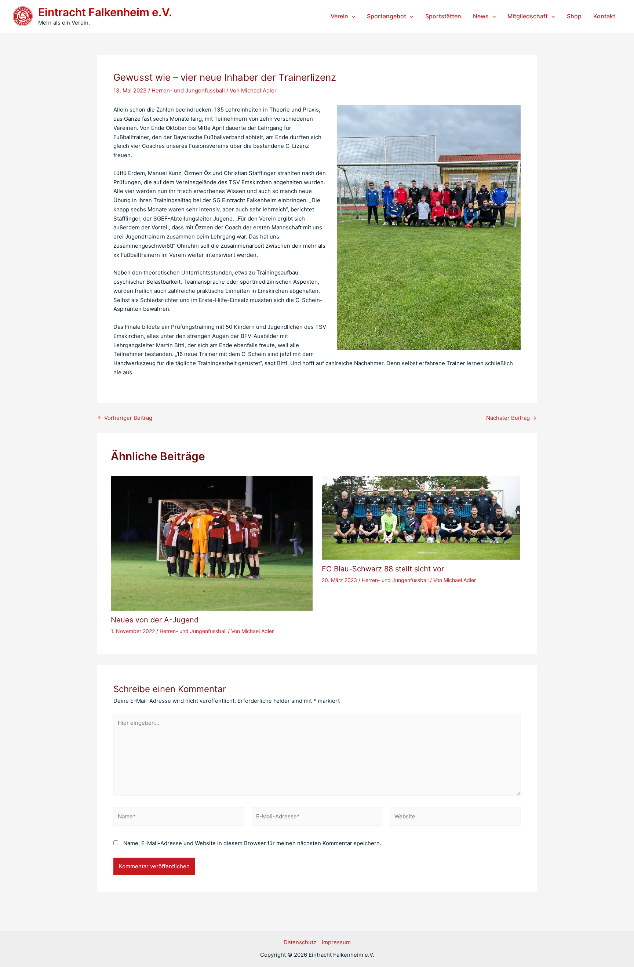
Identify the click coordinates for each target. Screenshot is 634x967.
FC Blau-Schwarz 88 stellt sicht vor (383, 568)
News (481, 16)
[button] (352, 16)
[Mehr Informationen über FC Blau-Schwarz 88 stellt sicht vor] (421, 517)
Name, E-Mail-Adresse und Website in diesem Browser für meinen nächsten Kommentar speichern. (252, 843)
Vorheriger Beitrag (125, 418)
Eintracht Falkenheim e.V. (105, 12)
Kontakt (604, 16)
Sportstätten (443, 16)
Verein (339, 16)
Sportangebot (386, 16)
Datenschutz (300, 942)
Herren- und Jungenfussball (188, 90)
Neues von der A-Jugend (154, 619)
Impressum (336, 942)
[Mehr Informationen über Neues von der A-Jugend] (212, 542)
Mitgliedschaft (527, 16)
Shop (574, 16)
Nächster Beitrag (511, 418)
